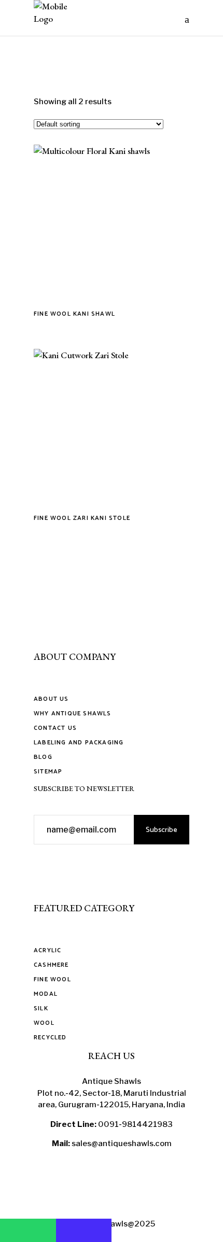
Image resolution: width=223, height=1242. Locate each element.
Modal (46, 994)
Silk (41, 1008)
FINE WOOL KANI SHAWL (74, 314)
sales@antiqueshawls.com (122, 1143)
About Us (51, 699)
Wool (44, 1023)
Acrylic (47, 950)
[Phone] (84, 1230)
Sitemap (48, 772)
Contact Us (55, 728)
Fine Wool (52, 979)
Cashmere (51, 965)
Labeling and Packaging (78, 742)
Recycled (50, 1037)
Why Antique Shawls (73, 713)
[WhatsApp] (28, 1230)
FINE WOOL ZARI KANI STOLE (82, 518)
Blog (43, 757)
